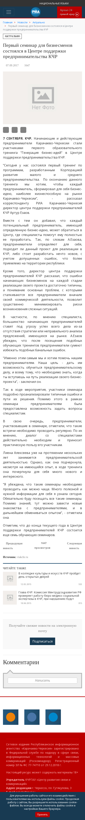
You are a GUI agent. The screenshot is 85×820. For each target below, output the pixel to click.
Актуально (12, 36)
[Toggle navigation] (8, 12)
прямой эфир (67, 11)
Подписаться (42, 641)
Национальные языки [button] (54, 3)
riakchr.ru (22, 557)
